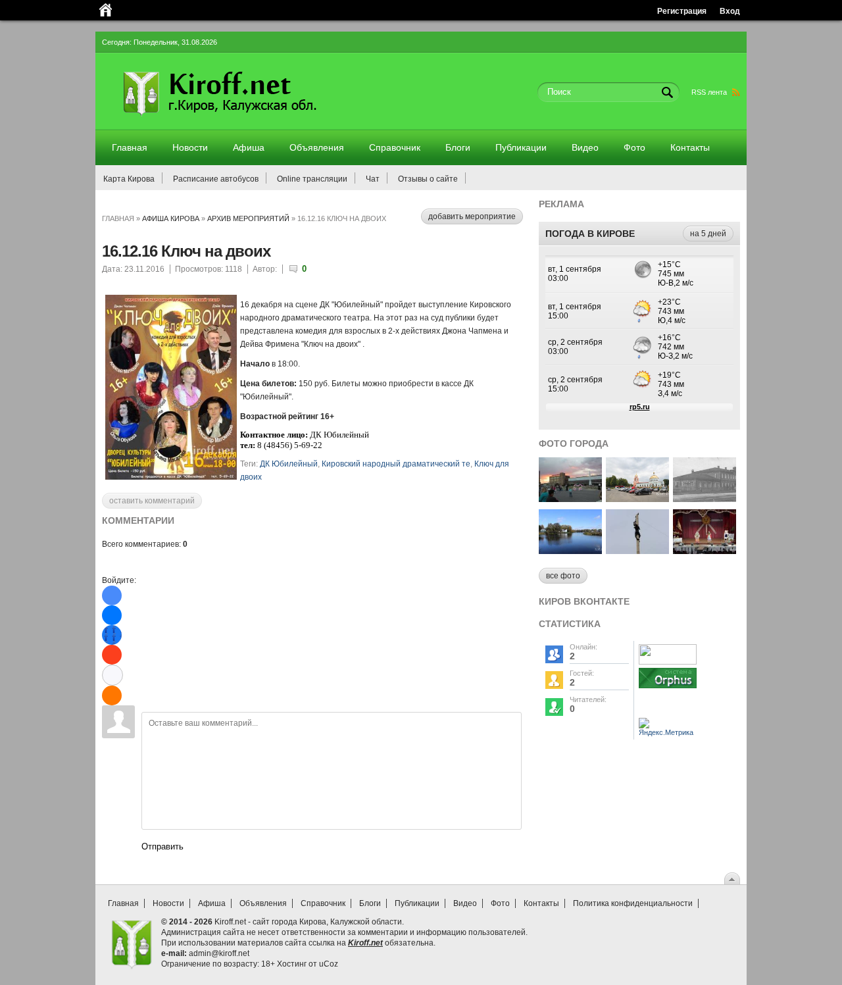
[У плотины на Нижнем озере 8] (570, 550)
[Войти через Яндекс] (112, 655)
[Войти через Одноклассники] (112, 695)
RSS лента (709, 92)
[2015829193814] (570, 498)
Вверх (732, 878)
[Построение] (637, 498)
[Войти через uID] (112, 595)
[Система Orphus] (668, 689)
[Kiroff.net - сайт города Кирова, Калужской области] (254, 120)
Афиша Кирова (170, 218)
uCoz (328, 964)
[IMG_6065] (704, 550)
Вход (730, 11)
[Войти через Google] (112, 675)
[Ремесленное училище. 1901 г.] (704, 498)
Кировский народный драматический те (396, 463)
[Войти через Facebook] (112, 635)
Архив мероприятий (248, 218)
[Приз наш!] (637, 550)
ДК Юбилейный (289, 463)
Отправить (162, 846)
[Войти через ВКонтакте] (112, 615)
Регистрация (681, 11)
